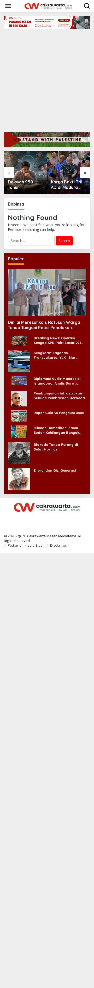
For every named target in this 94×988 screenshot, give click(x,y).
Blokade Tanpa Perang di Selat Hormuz (56, 446)
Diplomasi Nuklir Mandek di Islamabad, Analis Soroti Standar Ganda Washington (58, 381)
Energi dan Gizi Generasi (55, 470)
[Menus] (8, 6)
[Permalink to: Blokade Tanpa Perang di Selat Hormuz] (19, 452)
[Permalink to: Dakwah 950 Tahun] (25, 172)
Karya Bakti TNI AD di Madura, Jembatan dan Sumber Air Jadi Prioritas (67, 184)
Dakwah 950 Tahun (20, 184)
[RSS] (47, 518)
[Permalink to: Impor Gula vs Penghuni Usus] (19, 415)
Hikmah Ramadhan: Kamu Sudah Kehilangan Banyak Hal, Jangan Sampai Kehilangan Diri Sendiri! (56, 430)
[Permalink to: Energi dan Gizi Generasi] (19, 478)
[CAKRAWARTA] (48, 5)
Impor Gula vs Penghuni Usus (59, 413)
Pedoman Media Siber (26, 545)
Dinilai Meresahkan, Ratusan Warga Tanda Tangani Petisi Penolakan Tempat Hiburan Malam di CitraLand (44, 325)
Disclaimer (58, 545)
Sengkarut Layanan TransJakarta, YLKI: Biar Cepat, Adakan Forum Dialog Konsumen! (59, 355)
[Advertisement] (47, 79)
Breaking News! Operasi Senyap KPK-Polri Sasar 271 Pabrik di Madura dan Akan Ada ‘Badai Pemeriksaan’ (57, 340)
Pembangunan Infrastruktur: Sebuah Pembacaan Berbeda (59, 395)
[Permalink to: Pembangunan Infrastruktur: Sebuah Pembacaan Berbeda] (19, 398)
